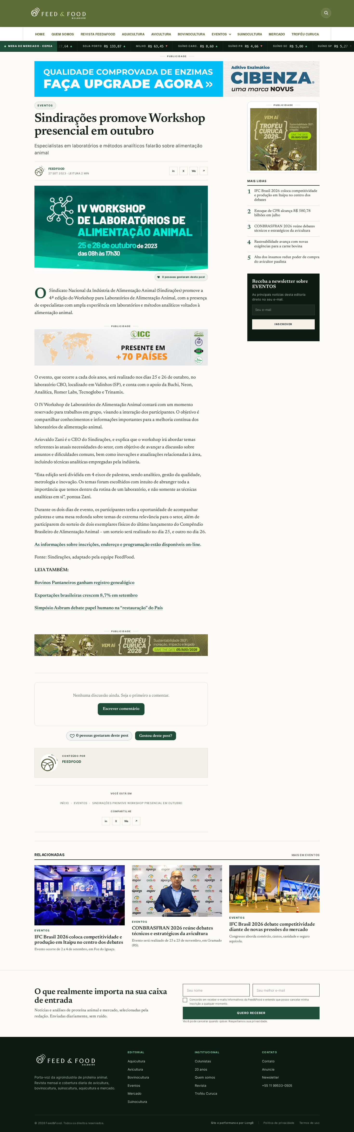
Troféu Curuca (305, 34)
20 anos (201, 1069)
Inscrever (283, 324)
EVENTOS (219, 34)
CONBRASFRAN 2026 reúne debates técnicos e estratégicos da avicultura (284, 229)
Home (40, 34)
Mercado (134, 1093)
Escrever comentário (121, 709)
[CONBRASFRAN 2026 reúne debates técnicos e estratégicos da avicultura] (177, 890)
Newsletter (270, 1077)
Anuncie (268, 1069)
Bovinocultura (191, 34)
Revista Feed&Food (98, 34)
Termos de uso (309, 1123)
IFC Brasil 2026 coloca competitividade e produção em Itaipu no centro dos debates (285, 195)
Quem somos (205, 1077)
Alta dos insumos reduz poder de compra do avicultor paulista (286, 259)
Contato (268, 1061)
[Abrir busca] (326, 13)
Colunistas (203, 1061)
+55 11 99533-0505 (277, 1085)
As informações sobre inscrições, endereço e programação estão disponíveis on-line (117, 545)
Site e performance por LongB (232, 1123)
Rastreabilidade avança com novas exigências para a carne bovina (281, 244)
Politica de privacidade (279, 1123)
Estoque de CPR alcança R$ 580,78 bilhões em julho (282, 213)
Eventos (134, 1085)
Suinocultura (249, 34)
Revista (200, 1085)
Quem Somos (63, 34)
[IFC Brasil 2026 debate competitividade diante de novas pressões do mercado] (274, 889)
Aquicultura (133, 34)
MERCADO (277, 34)
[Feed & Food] (59, 13)
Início (64, 803)
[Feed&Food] (65, 1059)
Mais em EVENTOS (306, 855)
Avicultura (161, 34)
